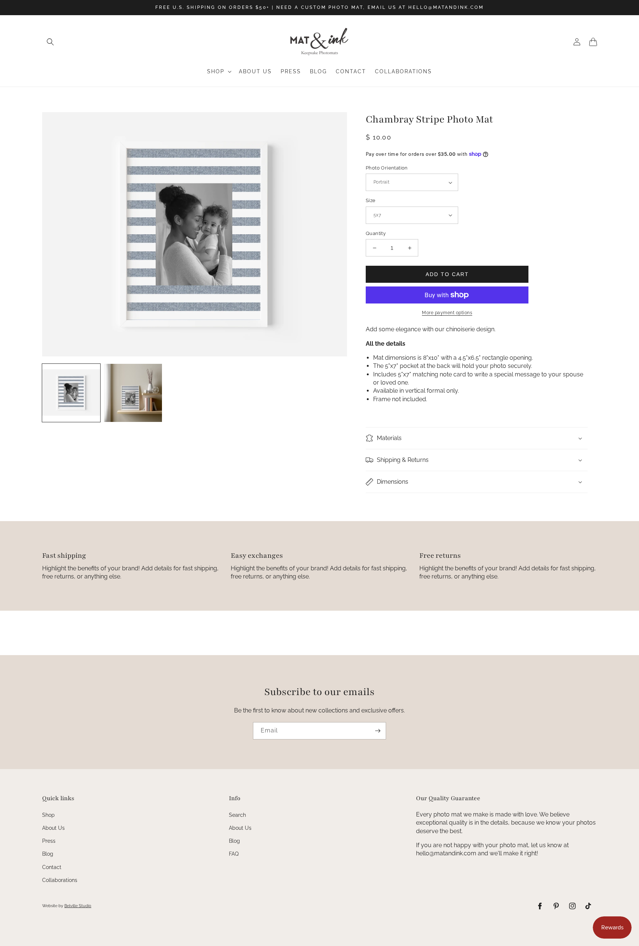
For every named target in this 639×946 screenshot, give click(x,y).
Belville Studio (77, 905)
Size (371, 200)
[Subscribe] (377, 730)
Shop (48, 815)
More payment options (447, 312)
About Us (53, 828)
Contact (51, 867)
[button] (50, 42)
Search (237, 815)
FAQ (234, 854)
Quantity (376, 233)
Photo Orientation (387, 168)
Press (48, 841)
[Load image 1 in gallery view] (71, 393)
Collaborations (59, 880)
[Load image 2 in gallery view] (133, 393)
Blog (47, 854)
